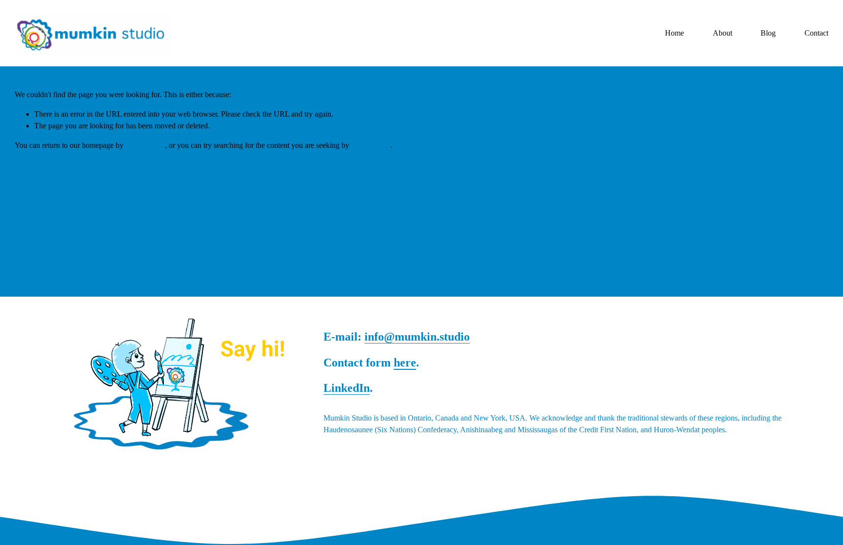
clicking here (145, 145)
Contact (816, 33)
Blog (768, 33)
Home (674, 33)
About (722, 33)
